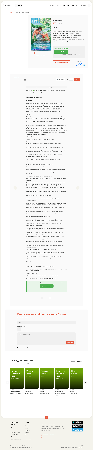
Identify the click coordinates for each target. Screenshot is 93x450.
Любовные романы (15, 432)
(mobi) (38, 92)
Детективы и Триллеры (16, 430)
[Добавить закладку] (25, 80)
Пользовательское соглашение (48, 434)
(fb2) (31, 92)
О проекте (63, 5)
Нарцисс (27, 12)
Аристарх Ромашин (40, 56)
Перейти (77, 79)
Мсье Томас (28, 391)
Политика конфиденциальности (49, 436)
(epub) (34, 92)
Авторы (52, 5)
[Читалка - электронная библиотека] (6, 5)
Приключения (14, 434)
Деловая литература (16, 439)
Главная (11, 12)
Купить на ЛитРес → (61, 51)
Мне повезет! (83, 5)
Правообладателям (46, 437)
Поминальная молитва (15, 391)
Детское (13, 436)
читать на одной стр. (17, 80)
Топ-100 (68, 5)
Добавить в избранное (62, 62)
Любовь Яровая (59, 391)
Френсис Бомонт (29, 393)
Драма (22, 12)
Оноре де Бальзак (44, 393)
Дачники (72, 391)
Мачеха (42, 391)
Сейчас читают (75, 5)
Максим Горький (74, 393)
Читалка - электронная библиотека (75, 447)
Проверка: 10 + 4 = (22, 326)
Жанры (57, 5)
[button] (89, 5)
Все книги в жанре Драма (76, 361)
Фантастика (14, 427)
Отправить (70, 342)
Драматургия (17, 12)
